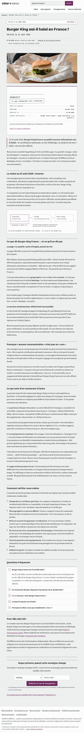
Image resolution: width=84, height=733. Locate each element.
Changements (59, 9)
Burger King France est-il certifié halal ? (28, 570)
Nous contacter (35, 710)
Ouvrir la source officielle (20, 128)
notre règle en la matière (34, 729)
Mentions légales (8, 714)
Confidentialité (21, 714)
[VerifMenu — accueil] (10, 3)
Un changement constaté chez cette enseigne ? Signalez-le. (31, 694)
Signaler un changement (51, 710)
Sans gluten (46, 9)
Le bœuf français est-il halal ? (24, 602)
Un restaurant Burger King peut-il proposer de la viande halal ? (38, 590)
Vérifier (69, 3)
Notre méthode (74, 9)
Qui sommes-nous (21, 710)
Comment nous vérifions (35, 635)
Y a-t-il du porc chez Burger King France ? (29, 596)
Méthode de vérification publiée (49, 40)
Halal (36, 9)
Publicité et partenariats (71, 710)
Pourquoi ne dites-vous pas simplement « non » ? (32, 608)
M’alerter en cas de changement (42, 683)
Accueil (4, 15)
